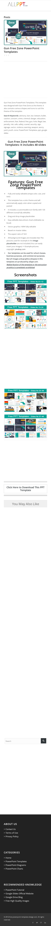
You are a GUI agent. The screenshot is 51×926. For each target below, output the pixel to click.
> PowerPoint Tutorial (14, 889)
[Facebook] (33, 923)
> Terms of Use (11, 832)
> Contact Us (10, 829)
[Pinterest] (41, 923)
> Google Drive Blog (13, 897)
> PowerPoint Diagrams (15, 865)
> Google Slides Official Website (18, 893)
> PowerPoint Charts (13, 868)
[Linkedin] (45, 923)
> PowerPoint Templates (15, 861)
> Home (7, 857)
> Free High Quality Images (16, 900)
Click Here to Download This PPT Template (25, 489)
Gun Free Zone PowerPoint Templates (21, 50)
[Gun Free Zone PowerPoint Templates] (25, 32)
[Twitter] (37, 923)
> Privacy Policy (11, 836)
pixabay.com (20, 249)
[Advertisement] (25, 79)
